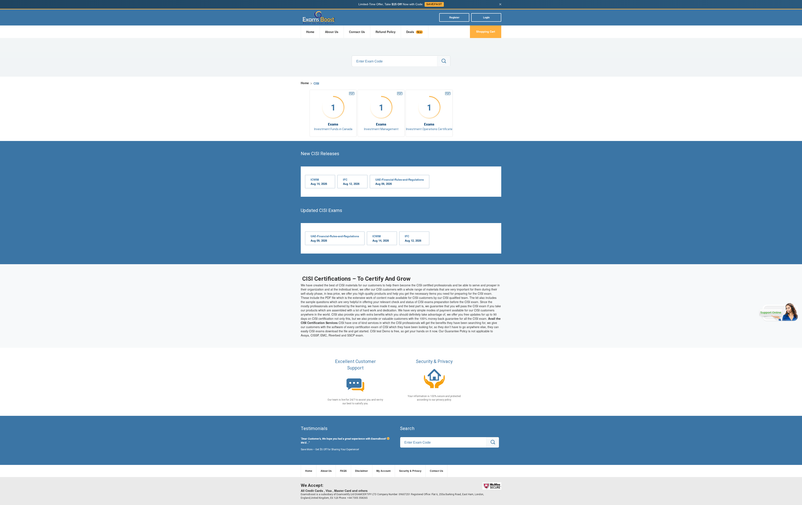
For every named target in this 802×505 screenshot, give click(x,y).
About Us (331, 32)
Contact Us (357, 32)
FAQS (343, 471)
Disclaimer (361, 471)
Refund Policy (386, 32)
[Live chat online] (778, 312)
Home (310, 32)
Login (486, 17)
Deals (414, 32)
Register (454, 17)
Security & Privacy (410, 471)
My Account (383, 471)
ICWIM (319, 182)
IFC (351, 182)
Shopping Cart (485, 31)
